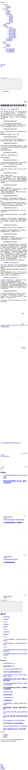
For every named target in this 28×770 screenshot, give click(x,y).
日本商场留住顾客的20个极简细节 (13, 522)
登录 (2, 64)
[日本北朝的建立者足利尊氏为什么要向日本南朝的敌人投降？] (15, 651)
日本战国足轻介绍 (7, 700)
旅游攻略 (8, 23)
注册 (4, 64)
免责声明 (5, 735)
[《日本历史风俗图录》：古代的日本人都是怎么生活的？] (15, 640)
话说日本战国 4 (12, 33)
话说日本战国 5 (12, 34)
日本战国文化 (9, 40)
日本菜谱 (8, 6)
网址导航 (8, 44)
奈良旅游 (11, 22)
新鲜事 (5, 24)
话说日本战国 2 (12, 30)
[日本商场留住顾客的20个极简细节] (12, 519)
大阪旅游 (11, 20)
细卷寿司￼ (6, 634)
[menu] (1, 1)
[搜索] (11, 84)
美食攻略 (8, 7)
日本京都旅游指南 (10, 51)
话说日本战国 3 (12, 31)
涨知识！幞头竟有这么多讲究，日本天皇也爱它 (14, 729)
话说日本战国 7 (12, 37)
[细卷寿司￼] (6, 631)
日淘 (4, 41)
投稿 (2, 66)
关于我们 (5, 734)
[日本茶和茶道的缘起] (8, 559)
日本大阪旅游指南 (10, 49)
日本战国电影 (9, 39)
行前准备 (8, 12)
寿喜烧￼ (5, 626)
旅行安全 (8, 13)
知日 (2, 109)
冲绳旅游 (11, 19)
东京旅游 (11, 16)
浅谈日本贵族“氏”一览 (8, 666)
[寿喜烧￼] (6, 624)
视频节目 (8, 46)
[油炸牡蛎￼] (6, 616)
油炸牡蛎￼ (6, 619)
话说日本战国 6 (12, 36)
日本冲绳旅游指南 (10, 50)
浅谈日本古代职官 (7, 694)
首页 (6, 91)
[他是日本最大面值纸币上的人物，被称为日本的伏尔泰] (15, 476)
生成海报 (23, 347)
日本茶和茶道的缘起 (9, 562)
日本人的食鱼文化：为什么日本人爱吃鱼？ (13, 723)
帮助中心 (5, 737)
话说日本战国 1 (12, 29)
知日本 (14, 741)
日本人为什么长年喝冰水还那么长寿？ (12, 671)
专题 (4, 47)
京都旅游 (11, 17)
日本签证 (8, 10)
